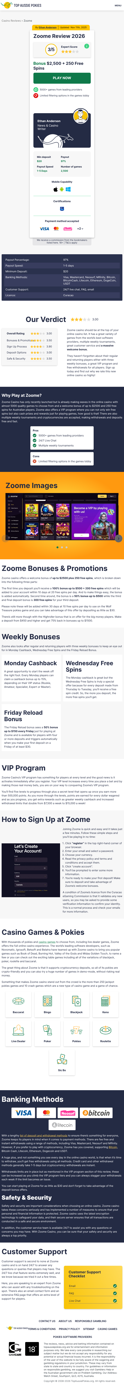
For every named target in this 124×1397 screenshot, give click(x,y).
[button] (5, 538)
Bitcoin (113, 1147)
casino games (47, 941)
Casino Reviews (11, 20)
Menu (118, 5)
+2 (79, 228)
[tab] (57, 547)
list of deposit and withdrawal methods (43, 1135)
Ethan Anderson (48, 27)
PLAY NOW (62, 78)
